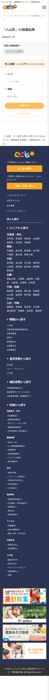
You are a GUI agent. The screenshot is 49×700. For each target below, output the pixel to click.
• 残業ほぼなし (13, 545)
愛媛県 (36, 295)
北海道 (19, 242)
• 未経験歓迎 (12, 416)
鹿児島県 (11, 311)
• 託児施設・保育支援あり (17, 503)
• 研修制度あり (13, 515)
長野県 (19, 267)
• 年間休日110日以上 (15, 480)
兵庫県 (23, 282)
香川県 (27, 295)
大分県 (36, 307)
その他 (10, 325)
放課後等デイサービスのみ (18, 392)
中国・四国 (13, 287)
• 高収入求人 (12, 564)
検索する (24, 105)
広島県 (36, 291)
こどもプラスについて (16, 195)
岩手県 (10, 238)
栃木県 (19, 251)
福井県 (36, 263)
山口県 (10, 295)
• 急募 (9, 575)
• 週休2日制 (11, 473)
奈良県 (32, 282)
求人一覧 (24, 16)
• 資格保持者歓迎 (13, 420)
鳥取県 (10, 291)
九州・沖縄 (13, 303)
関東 (9, 246)
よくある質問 (24, 168)
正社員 (10, 365)
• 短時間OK (11, 450)
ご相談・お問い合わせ (24, 186)
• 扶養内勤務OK (13, 454)
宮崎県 (38, 311)
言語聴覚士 (11, 350)
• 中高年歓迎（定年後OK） (17, 431)
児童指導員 (11, 333)
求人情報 (15, 16)
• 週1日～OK (12, 442)
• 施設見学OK (12, 560)
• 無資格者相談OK (14, 427)
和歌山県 (11, 279)
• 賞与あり (11, 511)
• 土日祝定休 (12, 488)
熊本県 (27, 307)
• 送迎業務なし (13, 548)
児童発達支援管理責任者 (17, 329)
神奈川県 (28, 254)
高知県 (10, 299)
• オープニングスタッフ (16, 567)
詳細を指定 (24, 114)
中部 (9, 258)
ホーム (6, 16)
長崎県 (19, 307)
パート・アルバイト (15, 369)
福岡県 (10, 307)
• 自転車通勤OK (13, 530)
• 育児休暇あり (13, 484)
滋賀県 (29, 279)
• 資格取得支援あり (14, 499)
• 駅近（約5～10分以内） (17, 533)
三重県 (21, 279)
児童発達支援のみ (14, 388)
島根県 (19, 291)
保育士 (10, 337)
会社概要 (10, 206)
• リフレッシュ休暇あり (16, 477)
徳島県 (19, 295)
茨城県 (10, 251)
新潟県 (10, 263)
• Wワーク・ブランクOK (16, 423)
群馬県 (27, 251)
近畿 (9, 274)
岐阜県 (27, 267)
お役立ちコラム (13, 200)
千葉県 (10, 254)
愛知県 (10, 270)
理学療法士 (11, 342)
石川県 (27, 263)
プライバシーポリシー (16, 211)
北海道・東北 (14, 234)
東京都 (19, 254)
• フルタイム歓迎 (13, 458)
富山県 (19, 263)
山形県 (36, 238)
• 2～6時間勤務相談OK (16, 446)
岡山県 (27, 291)
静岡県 (36, 267)
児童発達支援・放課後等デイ (19, 396)
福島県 (10, 242)
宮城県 (19, 238)
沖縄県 (21, 311)
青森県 (27, 242)
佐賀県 (29, 311)
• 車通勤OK (11, 526)
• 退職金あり (12, 507)
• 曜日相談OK (12, 461)
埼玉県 (36, 251)
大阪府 (14, 282)
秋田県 (27, 238)
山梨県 (10, 267)
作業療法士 (11, 346)
